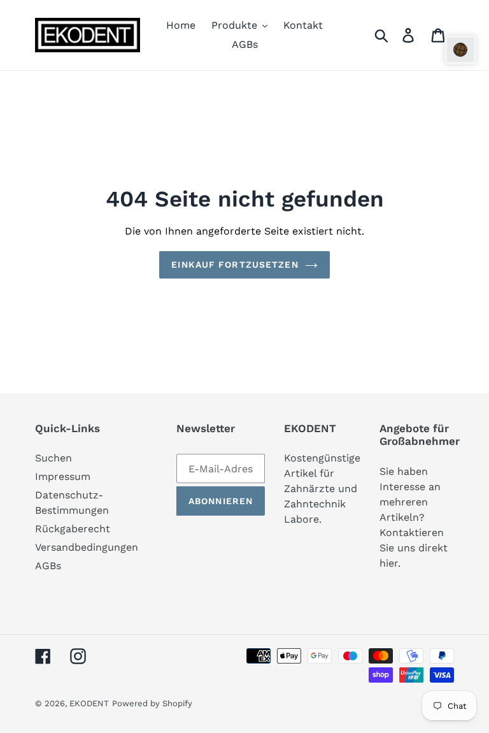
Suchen (53, 458)
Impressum (62, 476)
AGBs (48, 566)
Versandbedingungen (86, 547)
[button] (460, 50)
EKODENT (89, 703)
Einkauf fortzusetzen (234, 264)
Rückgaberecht (72, 529)
